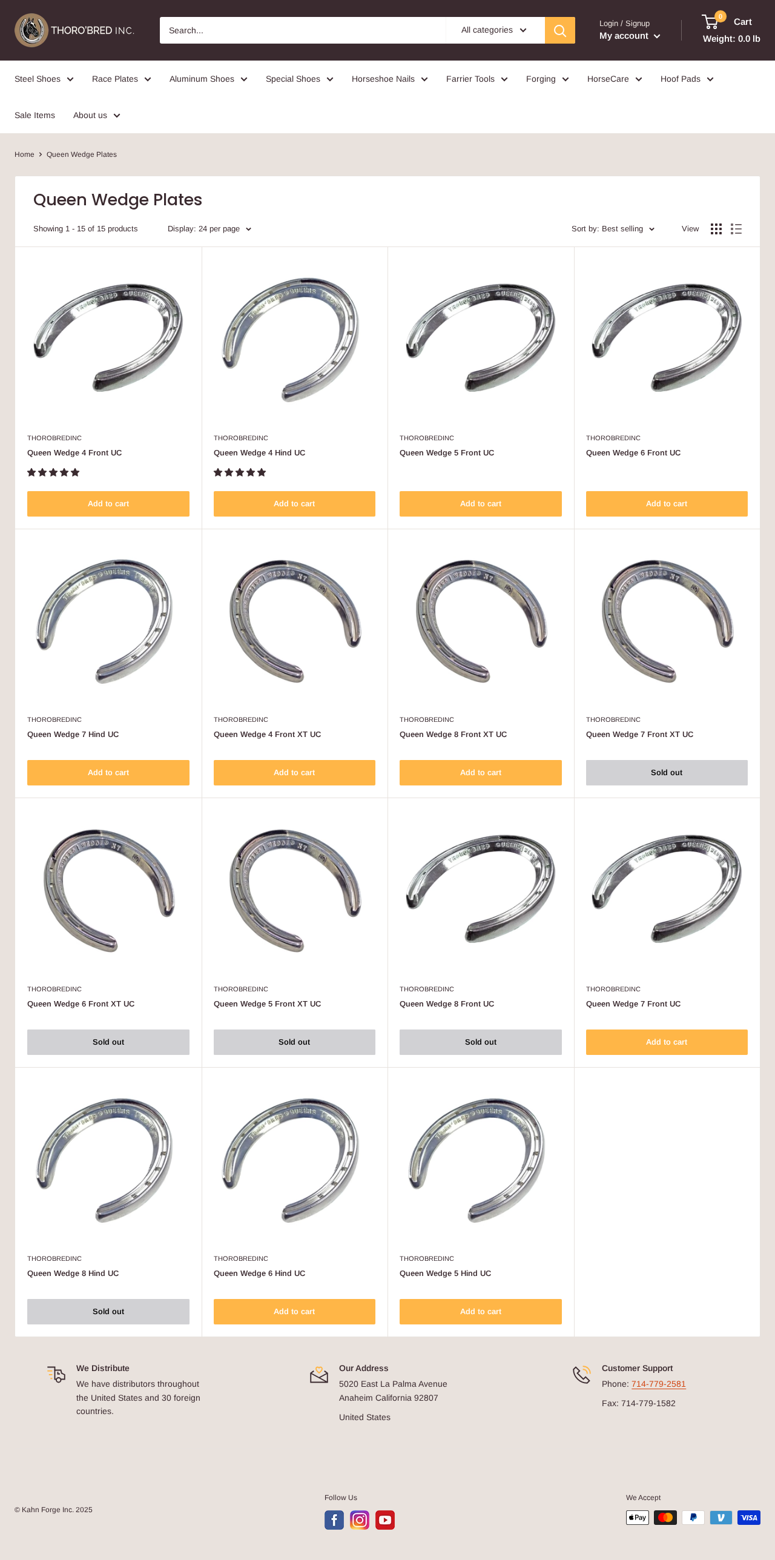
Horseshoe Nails (383, 79)
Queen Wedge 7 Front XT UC (639, 734)
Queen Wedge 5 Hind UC (445, 1273)
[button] (54, 472)
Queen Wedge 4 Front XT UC (267, 734)
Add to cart (108, 503)
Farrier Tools (470, 79)
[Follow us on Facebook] (334, 1520)
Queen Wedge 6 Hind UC (259, 1273)
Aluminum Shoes (202, 79)
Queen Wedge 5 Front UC (447, 452)
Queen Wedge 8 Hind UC (73, 1273)
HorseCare (608, 79)
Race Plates (115, 79)
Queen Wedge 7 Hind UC (73, 734)
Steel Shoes (38, 79)
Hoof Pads (681, 79)
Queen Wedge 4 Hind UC (259, 452)
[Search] (560, 30)
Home (25, 154)
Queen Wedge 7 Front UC (633, 1003)
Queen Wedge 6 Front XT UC (80, 1003)
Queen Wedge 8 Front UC (447, 1003)
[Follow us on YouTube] (385, 1520)
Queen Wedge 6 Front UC (633, 452)
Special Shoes (293, 79)
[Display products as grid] (716, 228)
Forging (541, 79)
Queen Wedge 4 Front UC (74, 452)
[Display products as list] (736, 228)
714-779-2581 (659, 1384)
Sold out (666, 772)
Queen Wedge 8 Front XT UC (453, 734)
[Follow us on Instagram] (359, 1520)
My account (625, 35)
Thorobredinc (54, 437)
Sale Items (35, 115)
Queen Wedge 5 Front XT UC (267, 1003)
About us (90, 115)
